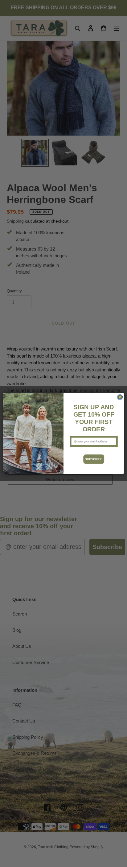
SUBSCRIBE (94, 459)
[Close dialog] (120, 397)
